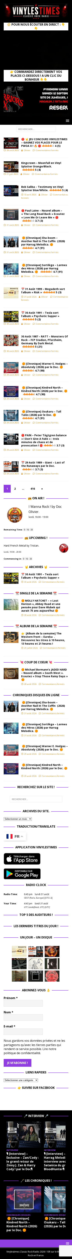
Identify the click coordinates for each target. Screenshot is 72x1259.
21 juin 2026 (12, 174)
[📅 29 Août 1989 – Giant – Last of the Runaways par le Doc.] (35, 951)
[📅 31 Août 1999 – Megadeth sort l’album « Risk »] (19, 951)
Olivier (27, 150)
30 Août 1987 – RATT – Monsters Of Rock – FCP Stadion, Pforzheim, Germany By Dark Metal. (44, 341)
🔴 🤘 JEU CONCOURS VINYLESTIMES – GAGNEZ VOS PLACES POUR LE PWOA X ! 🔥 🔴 (44, 142)
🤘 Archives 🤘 (36, 567)
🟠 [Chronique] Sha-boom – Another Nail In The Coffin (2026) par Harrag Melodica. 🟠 (43, 243)
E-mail (9, 1026)
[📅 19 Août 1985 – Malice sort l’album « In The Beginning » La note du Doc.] (35, 976)
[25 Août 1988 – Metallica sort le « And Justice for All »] (35, 963)
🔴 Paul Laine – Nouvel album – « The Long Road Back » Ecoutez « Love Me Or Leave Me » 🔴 (43, 215)
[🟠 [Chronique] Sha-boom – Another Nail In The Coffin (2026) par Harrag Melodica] (11, 706)
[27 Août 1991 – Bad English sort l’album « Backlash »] (19, 963)
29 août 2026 (13, 374)
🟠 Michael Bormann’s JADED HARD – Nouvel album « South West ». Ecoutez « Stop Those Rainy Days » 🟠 (44, 675)
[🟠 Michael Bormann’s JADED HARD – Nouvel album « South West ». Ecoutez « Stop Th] (11, 673)
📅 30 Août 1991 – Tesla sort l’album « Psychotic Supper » (40, 316)
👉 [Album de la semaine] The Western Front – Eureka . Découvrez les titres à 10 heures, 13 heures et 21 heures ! (43, 638)
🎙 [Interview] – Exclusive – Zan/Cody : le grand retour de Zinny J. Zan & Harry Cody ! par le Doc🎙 (22, 1161)
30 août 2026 (13, 323)
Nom (8, 1012)
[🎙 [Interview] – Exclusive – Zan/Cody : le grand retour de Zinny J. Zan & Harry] (23, 1134)
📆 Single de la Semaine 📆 (36, 593)
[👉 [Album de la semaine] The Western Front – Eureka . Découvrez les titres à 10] (11, 637)
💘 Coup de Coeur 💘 (36, 662)
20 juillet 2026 (30, 647)
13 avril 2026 (30, 194)
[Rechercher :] (36, 129)
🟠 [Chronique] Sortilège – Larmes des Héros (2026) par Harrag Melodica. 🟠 (44, 268)
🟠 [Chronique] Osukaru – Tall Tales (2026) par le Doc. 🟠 (41, 415)
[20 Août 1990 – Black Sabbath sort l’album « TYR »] (19, 976)
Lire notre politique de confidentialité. (30, 1051)
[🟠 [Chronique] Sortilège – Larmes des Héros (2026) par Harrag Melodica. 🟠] (11, 728)
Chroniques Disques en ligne (36, 695)
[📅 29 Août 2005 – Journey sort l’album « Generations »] (52, 951)
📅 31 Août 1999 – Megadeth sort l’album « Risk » (43, 290)
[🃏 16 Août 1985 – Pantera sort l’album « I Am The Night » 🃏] (52, 976)
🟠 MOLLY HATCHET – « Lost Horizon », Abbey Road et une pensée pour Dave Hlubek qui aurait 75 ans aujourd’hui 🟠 (40, 606)
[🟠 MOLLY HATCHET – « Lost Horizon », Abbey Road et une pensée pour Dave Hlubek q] (11, 604)
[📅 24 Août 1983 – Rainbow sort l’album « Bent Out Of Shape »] (52, 963)
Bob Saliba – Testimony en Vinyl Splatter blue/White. (44, 188)
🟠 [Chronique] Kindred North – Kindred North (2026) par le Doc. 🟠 (44, 391)
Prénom (11, 998)
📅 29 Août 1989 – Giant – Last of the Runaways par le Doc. (43, 466)
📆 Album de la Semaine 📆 (36, 626)
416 (32, 488)
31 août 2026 (13, 225)
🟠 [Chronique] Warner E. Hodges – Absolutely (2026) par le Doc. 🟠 (44, 367)
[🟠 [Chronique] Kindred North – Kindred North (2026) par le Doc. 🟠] (11, 768)
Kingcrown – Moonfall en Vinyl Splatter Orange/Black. (41, 166)
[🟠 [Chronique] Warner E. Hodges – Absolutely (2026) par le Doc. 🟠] (11, 750)
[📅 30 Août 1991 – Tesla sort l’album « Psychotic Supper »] (11, 578)
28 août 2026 (13, 150)
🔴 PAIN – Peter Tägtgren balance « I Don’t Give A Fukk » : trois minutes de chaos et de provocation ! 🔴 (44, 440)
